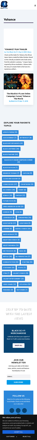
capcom (27, 173)
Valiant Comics (20, 273)
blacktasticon (10, 168)
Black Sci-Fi (15, 101)
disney (22, 190)
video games (9, 284)
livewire (7, 229)
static (22, 268)
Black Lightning (11, 149)
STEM (6, 273)
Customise (10, 436)
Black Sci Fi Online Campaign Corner (18, 161)
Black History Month (13, 143)
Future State (9, 201)
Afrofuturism (10, 132)
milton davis (9, 251)
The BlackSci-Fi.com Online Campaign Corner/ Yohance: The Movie (18, 96)
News (29, 52)
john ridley (9, 218)
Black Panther (10, 154)
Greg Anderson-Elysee (13, 206)
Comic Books (10, 184)
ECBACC (7, 195)
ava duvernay (9, 138)
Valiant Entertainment (13, 279)
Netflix (7, 257)
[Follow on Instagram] (18, 410)
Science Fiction (11, 262)
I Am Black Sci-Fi (12, 52)
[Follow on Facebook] (11, 410)
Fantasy (20, 195)
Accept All (18, 432)
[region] (18, 427)
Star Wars (9, 268)
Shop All (18, 345)
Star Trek (27, 262)
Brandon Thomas (11, 173)
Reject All (27, 436)
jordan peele (24, 218)
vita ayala (25, 284)
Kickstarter (9, 223)
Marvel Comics (23, 229)
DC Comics (9, 190)
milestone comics (11, 240)
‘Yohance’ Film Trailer (15, 49)
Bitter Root (26, 138)
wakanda (8, 290)
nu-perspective (23, 257)
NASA (22, 251)
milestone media (11, 245)
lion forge (25, 223)
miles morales (10, 234)
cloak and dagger (11, 179)
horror (7, 212)
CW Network (27, 184)
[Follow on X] (24, 410)
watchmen (22, 290)
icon (18, 212)
